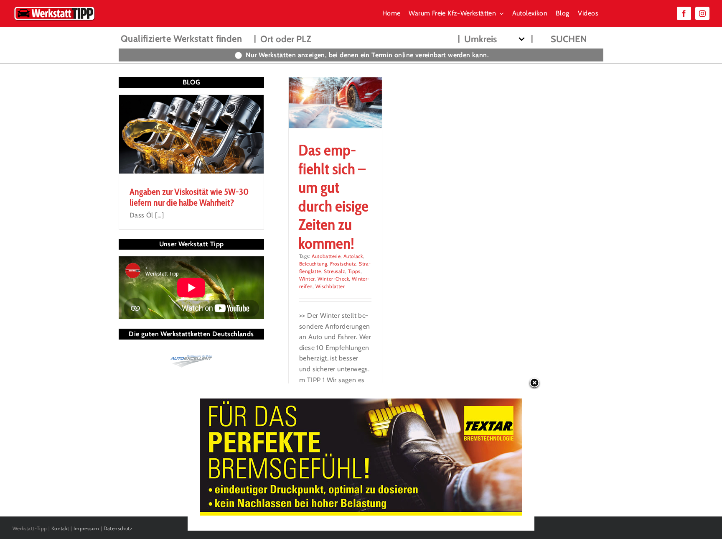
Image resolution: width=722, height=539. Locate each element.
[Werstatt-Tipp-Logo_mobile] (54, 8)
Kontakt (60, 528)
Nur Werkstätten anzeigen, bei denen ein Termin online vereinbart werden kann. (367, 55)
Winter (307, 279)
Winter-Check (333, 279)
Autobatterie (326, 256)
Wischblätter (330, 286)
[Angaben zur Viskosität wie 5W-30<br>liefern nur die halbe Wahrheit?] (191, 134)
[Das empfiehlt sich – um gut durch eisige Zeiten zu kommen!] (335, 102)
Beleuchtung (313, 264)
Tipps (354, 271)
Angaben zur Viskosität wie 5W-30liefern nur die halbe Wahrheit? (189, 197)
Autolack (353, 256)
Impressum (86, 528)
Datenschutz (118, 528)
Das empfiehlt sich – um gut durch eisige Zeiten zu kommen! (333, 196)
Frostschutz (343, 264)
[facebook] (684, 13)
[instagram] (702, 13)
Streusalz (334, 271)
